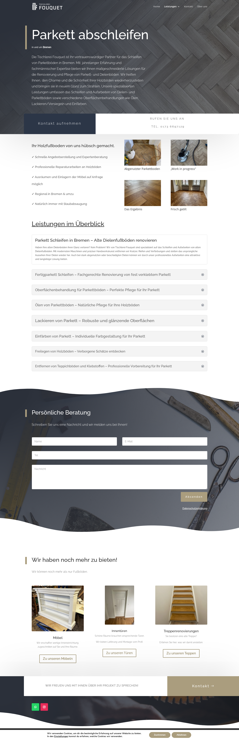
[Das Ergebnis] (142, 205)
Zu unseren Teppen (181, 653)
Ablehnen (181, 734)
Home (156, 6)
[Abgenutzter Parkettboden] (142, 164)
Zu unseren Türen (119, 653)
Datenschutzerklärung (194, 508)
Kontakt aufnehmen (59, 123)
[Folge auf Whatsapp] (35, 707)
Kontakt (188, 6)
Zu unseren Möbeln (58, 659)
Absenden (194, 496)
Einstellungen (61, 736)
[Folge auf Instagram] (44, 707)
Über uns (202, 6)
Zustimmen (160, 734)
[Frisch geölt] (189, 205)
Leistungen (170, 6)
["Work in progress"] (189, 164)
